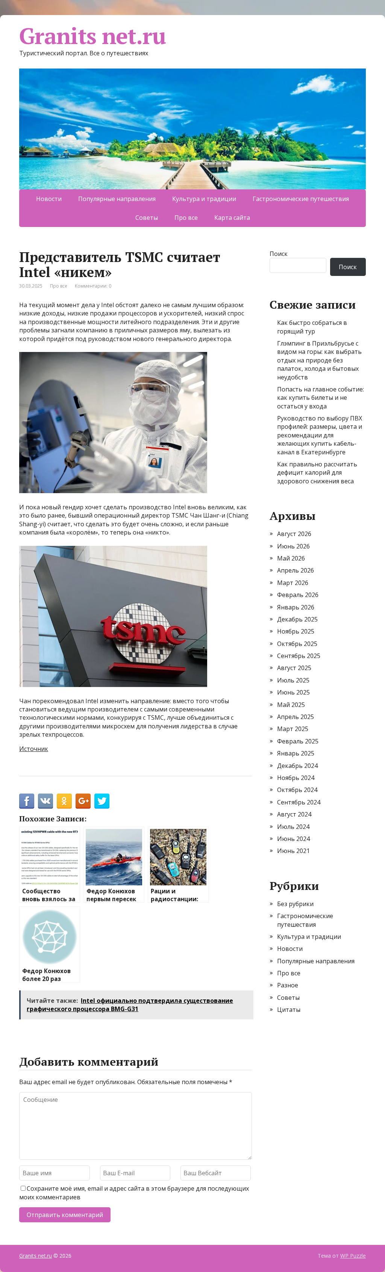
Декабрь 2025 (297, 619)
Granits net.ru (92, 35)
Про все (186, 217)
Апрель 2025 (295, 717)
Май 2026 (291, 558)
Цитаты (288, 1009)
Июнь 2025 (293, 692)
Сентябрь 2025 (298, 656)
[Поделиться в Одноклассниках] (64, 801)
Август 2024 (294, 814)
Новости (49, 199)
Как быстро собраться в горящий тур (312, 326)
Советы (146, 217)
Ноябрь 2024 (295, 778)
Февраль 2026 (297, 595)
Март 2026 (292, 583)
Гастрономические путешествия (301, 199)
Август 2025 (294, 668)
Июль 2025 (293, 680)
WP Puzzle (353, 1255)
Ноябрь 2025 (295, 631)
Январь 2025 (295, 753)
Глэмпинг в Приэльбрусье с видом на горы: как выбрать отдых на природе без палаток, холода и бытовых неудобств (319, 360)
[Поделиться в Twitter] (101, 801)
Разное (287, 985)
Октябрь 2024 (297, 790)
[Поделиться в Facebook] (26, 801)
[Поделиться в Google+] (83, 801)
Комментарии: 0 (93, 286)
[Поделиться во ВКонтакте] (45, 801)
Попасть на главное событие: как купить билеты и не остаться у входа (320, 397)
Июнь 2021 (293, 851)
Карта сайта (232, 217)
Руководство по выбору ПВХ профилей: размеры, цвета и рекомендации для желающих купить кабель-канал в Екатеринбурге (319, 435)
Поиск (279, 254)
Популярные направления (117, 199)
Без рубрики (295, 904)
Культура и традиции (204, 199)
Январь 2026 (295, 607)
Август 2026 (294, 534)
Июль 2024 (293, 827)
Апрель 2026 (295, 570)
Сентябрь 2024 (298, 802)
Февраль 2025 (297, 741)
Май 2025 (291, 705)
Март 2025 (292, 729)
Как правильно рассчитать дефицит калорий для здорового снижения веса (317, 472)
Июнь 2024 (293, 839)
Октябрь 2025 (297, 644)
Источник (33, 749)
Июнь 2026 (293, 546)
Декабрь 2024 (297, 766)
